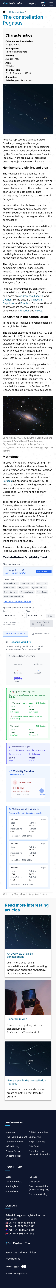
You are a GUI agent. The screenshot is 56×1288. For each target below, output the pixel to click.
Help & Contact (37, 1141)
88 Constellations (16, 12)
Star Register (12, 1186)
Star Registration (20, 1273)
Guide (8, 1176)
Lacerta (38, 296)
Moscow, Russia (27, 592)
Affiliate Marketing (38, 1132)
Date (4, 611)
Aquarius (24, 310)
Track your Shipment (16, 1137)
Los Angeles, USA (11, 583)
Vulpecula (36, 299)
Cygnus (7, 299)
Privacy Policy (12, 1151)
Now (51, 616)
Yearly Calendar (42, 633)
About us (10, 1132)
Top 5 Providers (13, 1181)
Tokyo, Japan (23, 587)
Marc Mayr (19, 894)
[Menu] (51, 3)
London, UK (41, 583)
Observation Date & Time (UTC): (19, 607)
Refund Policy (12, 1146)
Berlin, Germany (10, 592)
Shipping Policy (13, 1155)
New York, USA (27, 583)
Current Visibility (17, 633)
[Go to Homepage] (4, 12)
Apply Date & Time (43, 623)
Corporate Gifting (38, 1194)
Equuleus (25, 303)
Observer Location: (11, 564)
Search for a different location (17, 601)
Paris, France (9, 587)
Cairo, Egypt (41, 592)
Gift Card (34, 1146)
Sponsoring (35, 1137)
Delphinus (8, 303)
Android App (11, 1191)
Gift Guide (34, 1181)
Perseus (7, 480)
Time (28, 611)
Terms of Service (14, 1141)
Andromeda (26, 296)
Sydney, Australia (38, 587)
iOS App (33, 1176)
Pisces (38, 310)
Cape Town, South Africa (13, 596)
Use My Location (43, 571)
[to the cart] (43, 3)
